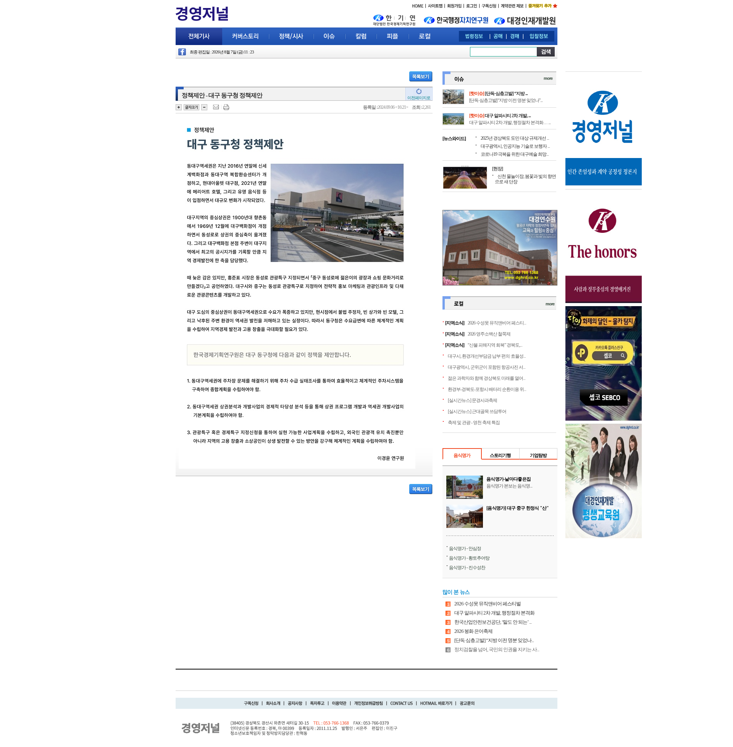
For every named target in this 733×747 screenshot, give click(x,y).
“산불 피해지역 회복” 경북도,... (495, 345)
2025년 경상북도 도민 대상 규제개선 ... (515, 138)
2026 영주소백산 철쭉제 (489, 334)
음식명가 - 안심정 (465, 548)
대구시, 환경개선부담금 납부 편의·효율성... (487, 356)
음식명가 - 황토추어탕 (469, 558)
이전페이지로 (418, 97)
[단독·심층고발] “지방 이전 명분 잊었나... (494, 640)
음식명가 (462, 455)
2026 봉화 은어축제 (473, 631)
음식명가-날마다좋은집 (508, 479)
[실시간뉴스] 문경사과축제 (472, 400)
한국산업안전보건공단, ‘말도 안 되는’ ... (492, 622)
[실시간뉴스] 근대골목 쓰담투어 (477, 411)
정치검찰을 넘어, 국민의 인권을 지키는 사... (496, 649)
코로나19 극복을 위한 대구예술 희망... (515, 154)
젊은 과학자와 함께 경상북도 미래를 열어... (486, 378)
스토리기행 (500, 455)
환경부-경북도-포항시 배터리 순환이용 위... (487, 389)
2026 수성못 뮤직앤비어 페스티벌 (487, 604)
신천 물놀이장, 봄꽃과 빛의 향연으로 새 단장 (525, 179)
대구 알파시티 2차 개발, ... (508, 115)
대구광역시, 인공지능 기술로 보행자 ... (515, 146)
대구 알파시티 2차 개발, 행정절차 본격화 (494, 613)
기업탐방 (538, 455)
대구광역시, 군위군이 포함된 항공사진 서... (486, 367)
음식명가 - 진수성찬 (467, 567)
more (548, 78)
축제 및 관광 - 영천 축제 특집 (474, 422)
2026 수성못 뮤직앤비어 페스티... (497, 323)
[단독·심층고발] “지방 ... (506, 93)
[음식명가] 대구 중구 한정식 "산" (517, 508)
